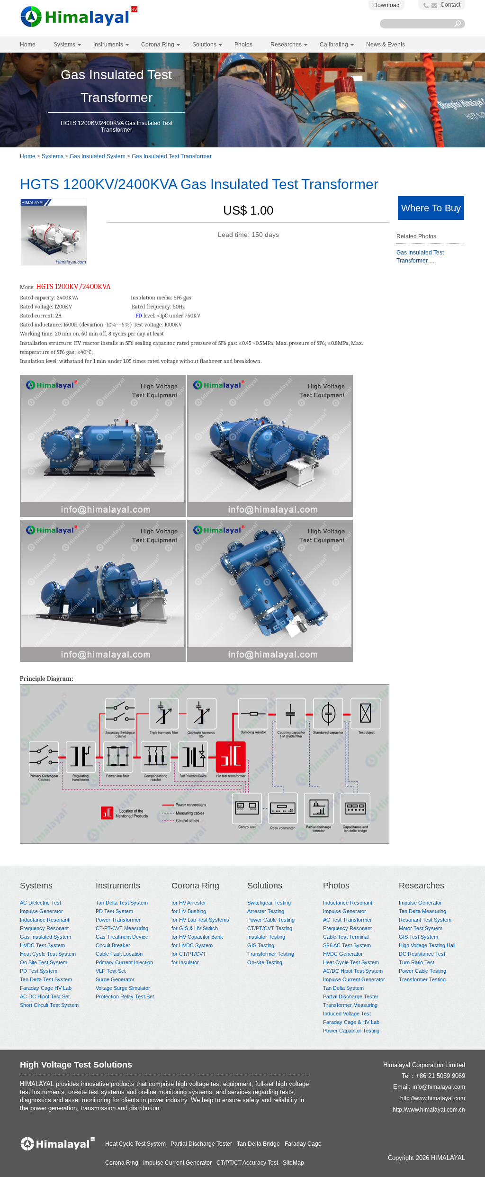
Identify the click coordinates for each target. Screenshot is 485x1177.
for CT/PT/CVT (188, 954)
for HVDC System (192, 945)
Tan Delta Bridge (258, 1144)
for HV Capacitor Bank (197, 937)
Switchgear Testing (269, 902)
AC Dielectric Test (40, 902)
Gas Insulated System (98, 156)
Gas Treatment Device (122, 937)
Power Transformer (118, 920)
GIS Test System (418, 937)
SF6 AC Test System (347, 945)
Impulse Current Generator (354, 979)
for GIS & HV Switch (194, 928)
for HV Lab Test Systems (200, 920)
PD (138, 315)
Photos (336, 885)
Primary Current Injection (124, 962)
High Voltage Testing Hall (427, 945)
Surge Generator (115, 979)
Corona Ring (195, 885)
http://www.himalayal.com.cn (429, 1109)
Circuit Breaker (113, 945)
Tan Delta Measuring (422, 911)
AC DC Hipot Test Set (45, 996)
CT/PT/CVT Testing (269, 928)
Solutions (264, 885)
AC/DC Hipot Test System (353, 971)
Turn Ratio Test (416, 962)
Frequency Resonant (44, 928)
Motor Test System (420, 928)
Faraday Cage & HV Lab (351, 1022)
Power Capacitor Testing (351, 1030)
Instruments (118, 885)
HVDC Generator (343, 954)
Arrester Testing (265, 911)
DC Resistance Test (422, 954)
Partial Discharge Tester (350, 996)
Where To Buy (431, 208)
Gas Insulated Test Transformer (172, 156)
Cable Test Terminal (345, 937)
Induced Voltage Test (347, 1013)
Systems (52, 156)
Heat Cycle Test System (48, 954)
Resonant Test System (425, 920)
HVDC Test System (42, 945)
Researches (421, 885)
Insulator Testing (266, 937)
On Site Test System (43, 962)
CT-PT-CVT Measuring (122, 928)
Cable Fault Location (119, 954)
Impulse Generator (41, 911)
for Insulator (185, 962)
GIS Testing (260, 945)
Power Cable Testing (271, 920)
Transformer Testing (270, 954)
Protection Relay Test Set (125, 996)
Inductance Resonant (44, 920)
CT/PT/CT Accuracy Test (247, 1162)
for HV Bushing (188, 911)
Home (28, 44)
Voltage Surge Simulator (123, 988)
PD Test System (38, 971)
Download (386, 5)
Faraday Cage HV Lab (46, 988)
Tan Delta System (343, 988)
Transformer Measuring (350, 1005)
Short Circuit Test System (49, 1005)
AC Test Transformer (347, 920)
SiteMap (293, 1162)
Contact (450, 4)
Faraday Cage (303, 1144)
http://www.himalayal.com (432, 1098)
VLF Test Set (111, 971)
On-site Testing (264, 962)
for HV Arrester (188, 902)
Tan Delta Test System (46, 979)
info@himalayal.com (439, 1087)
